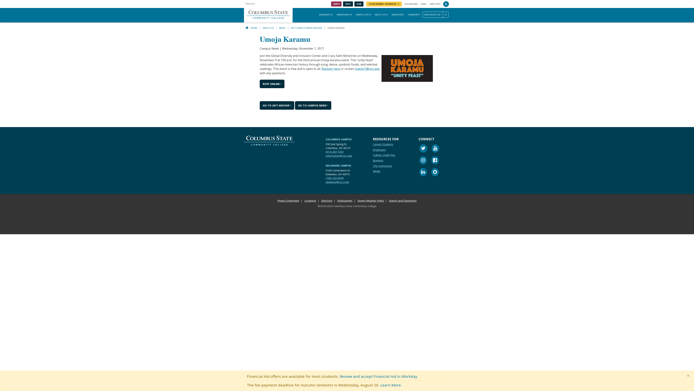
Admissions (343, 14)
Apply (336, 4)
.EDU (250, 3)
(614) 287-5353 (335, 152)
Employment (344, 200)
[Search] (446, 4)
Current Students (383, 144)
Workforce (398, 14)
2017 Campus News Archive (306, 28)
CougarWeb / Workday (383, 4)
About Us (380, 14)
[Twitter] (423, 149)
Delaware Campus (338, 165)
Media (376, 171)
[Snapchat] (435, 172)
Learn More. (391, 385)
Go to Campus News (312, 105)
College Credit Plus (384, 155)
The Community (382, 165)
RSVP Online (271, 84)
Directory (435, 4)
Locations (310, 200)
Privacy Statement (288, 200)
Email (424, 4)
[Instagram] (423, 160)
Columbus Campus (339, 139)
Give (359, 4)
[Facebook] (435, 160)
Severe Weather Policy (370, 200)
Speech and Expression (403, 200)
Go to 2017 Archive (276, 105)
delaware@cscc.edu (337, 182)
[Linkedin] (423, 172)
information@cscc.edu (339, 155)
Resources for (432, 14)
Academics (324, 14)
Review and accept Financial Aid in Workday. (379, 376)
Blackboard (411, 4)
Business (378, 160)
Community (414, 14)
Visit (348, 4)
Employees (379, 149)
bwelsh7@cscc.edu (367, 69)
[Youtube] (435, 149)
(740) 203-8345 (335, 178)
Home (254, 28)
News (282, 28)
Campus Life (362, 14)
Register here (331, 69)
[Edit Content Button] (2, 232)
